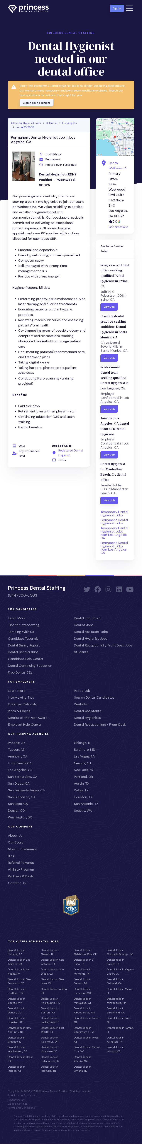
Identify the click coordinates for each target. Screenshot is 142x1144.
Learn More (16, 618)
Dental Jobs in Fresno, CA (87, 1020)
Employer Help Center (25, 724)
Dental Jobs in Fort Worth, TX (52, 1030)
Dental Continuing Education (30, 665)
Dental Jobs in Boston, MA (49, 1010)
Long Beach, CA (20, 763)
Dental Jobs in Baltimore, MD (82, 991)
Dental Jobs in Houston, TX (16, 1020)
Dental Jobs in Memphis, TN (82, 971)
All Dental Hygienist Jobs (26, 123)
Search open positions (36, 102)
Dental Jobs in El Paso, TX (84, 961)
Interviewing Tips (21, 697)
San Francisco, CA (22, 797)
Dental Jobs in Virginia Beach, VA (120, 971)
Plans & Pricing (19, 711)
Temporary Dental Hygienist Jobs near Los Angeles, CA (114, 533)
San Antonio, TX (86, 804)
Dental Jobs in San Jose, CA (52, 981)
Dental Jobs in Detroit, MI (82, 981)
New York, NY (84, 770)
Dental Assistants (87, 711)
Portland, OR (83, 776)
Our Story (15, 842)
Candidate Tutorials (23, 638)
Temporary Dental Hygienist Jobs (114, 513)
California (51, 123)
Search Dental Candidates (94, 697)
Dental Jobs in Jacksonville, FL (50, 1020)
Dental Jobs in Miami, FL (120, 991)
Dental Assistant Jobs (91, 632)
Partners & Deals (21, 876)
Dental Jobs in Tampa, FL (120, 1030)
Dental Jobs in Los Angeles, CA (19, 961)
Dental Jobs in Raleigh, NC (115, 961)
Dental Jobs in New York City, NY (19, 1030)
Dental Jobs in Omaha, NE (82, 1068)
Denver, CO (16, 810)
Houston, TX (83, 797)
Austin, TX (81, 783)
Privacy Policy (16, 1099)
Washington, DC (20, 817)
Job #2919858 (25, 127)
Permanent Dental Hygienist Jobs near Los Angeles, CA (114, 548)
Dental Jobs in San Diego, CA (52, 971)
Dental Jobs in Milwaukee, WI (82, 1000)
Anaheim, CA (17, 756)
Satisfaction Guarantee (22, 1095)
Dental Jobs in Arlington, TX (115, 1039)
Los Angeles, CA (20, 770)
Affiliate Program (21, 869)
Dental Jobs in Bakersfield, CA (116, 1010)
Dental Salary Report (24, 645)
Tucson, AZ (16, 749)
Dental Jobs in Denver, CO (16, 1010)
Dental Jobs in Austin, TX (54, 991)
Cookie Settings (17, 1103)
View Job (109, 306)
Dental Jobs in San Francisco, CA (19, 981)
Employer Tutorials (22, 704)
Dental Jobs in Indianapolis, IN (50, 1059)
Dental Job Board (87, 618)
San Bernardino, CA (22, 776)
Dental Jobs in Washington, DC (17, 1049)
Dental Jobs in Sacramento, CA (84, 1030)
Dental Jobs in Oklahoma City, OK (85, 952)
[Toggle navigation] (129, 8)
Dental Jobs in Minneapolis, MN (116, 1000)
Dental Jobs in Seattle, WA (16, 1000)
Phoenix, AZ (16, 743)
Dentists (80, 704)
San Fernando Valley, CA (26, 790)
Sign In (117, 8)
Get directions (118, 227)
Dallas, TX (81, 790)
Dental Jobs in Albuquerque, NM (84, 1010)
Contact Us (17, 883)
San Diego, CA (19, 783)
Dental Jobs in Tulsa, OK (119, 1020)
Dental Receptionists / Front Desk (100, 724)
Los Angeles (69, 123)
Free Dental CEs (20, 672)
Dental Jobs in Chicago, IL (16, 1039)
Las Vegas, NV (84, 756)
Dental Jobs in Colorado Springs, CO (120, 952)
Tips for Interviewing (23, 625)
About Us (15, 835)
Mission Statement (22, 849)
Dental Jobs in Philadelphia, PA (50, 1000)
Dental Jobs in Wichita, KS (115, 1049)
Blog (11, 856)
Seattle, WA (83, 810)
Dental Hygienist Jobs (90, 638)
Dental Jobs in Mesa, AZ (86, 1039)
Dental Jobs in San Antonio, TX (52, 961)
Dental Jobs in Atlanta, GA (82, 1059)
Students (81, 652)
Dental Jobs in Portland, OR (16, 991)
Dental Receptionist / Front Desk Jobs (103, 645)
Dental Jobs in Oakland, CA (115, 981)
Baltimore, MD (84, 749)
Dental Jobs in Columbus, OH (49, 1039)
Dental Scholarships (23, 652)
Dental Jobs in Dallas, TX (21, 1059)
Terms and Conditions (21, 1107)
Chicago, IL (82, 743)
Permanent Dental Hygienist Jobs (114, 522)
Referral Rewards (21, 862)
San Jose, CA (18, 804)
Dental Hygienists (87, 718)
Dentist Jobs (84, 625)
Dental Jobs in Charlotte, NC (49, 1049)
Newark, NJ (82, 763)
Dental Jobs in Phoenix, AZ (16, 952)
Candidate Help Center (25, 659)
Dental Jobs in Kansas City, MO (87, 1049)
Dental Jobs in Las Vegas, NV (19, 971)
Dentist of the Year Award (28, 718)
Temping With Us (21, 632)
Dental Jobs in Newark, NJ (49, 952)
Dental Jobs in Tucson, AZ (16, 1068)
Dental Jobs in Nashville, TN (49, 1068)
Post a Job (82, 690)
